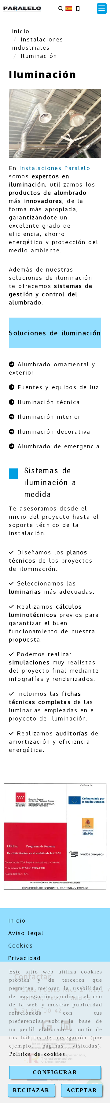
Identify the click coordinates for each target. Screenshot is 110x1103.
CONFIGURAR (55, 1072)
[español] (68, 8)
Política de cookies (37, 1054)
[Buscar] (60, 8)
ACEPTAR (81, 1090)
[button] (102, 8)
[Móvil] (78, 8)
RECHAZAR (31, 1090)
